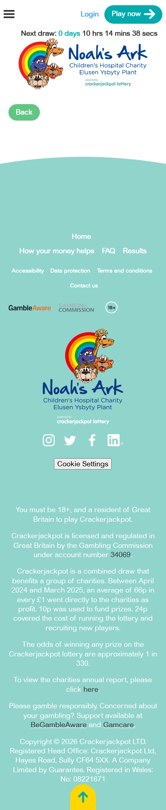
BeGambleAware (59, 724)
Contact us (84, 285)
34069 (120, 554)
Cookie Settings (82, 463)
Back (24, 112)
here (90, 689)
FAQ (108, 250)
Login (90, 14)
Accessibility (28, 270)
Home (81, 236)
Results (135, 250)
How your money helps (56, 250)
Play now (126, 14)
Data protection (70, 270)
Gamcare (118, 724)
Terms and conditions (124, 270)
